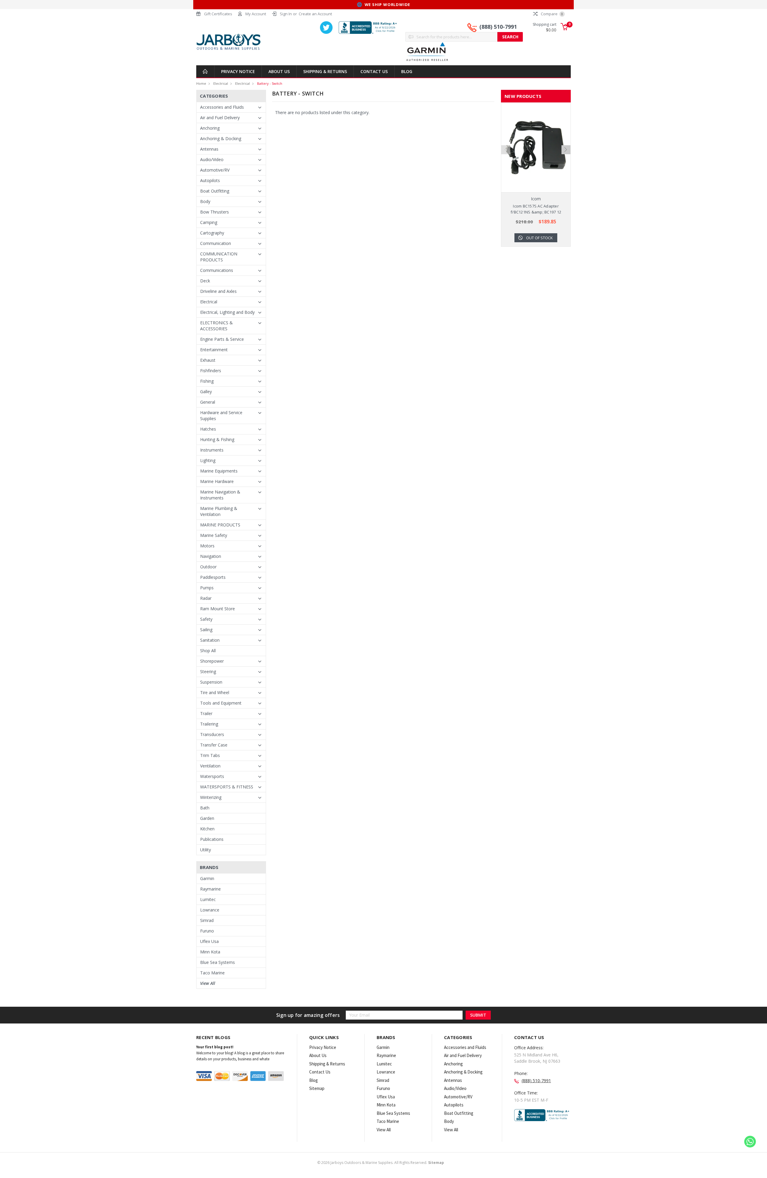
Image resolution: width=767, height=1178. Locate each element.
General (207, 402)
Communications (216, 270)
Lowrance (209, 910)
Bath (204, 808)
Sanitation (210, 640)
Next (565, 149)
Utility (205, 850)
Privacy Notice (238, 71)
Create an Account (315, 13)
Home (201, 83)
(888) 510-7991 (498, 26)
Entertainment (214, 349)
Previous (505, 149)
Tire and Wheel (214, 692)
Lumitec (208, 899)
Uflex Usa (209, 941)
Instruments (212, 450)
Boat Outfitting (214, 191)
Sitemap (316, 1088)
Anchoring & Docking (220, 138)
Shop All (208, 650)
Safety (206, 619)
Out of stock (539, 237)
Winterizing (210, 797)
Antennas (209, 149)
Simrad (207, 920)
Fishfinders (210, 370)
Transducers (212, 734)
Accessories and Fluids (222, 107)
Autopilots (210, 180)
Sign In (286, 13)
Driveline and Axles (218, 291)
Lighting (207, 460)
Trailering (209, 724)
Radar (206, 598)
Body (205, 201)
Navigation (210, 556)
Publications (212, 839)
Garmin (207, 878)
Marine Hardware (217, 481)
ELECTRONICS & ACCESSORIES (216, 325)
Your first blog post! (214, 1047)
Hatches (208, 429)
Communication (215, 243)
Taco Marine (212, 973)
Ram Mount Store (217, 608)
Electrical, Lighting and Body (227, 312)
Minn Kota (210, 952)
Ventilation (210, 766)
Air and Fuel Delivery (220, 117)
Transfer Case (213, 745)
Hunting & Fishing (217, 439)
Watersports (212, 776)
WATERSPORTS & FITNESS (226, 787)
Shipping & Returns (325, 71)
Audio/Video (212, 159)
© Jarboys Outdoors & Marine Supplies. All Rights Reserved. (380, 1162)
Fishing (207, 381)
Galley (206, 391)
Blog (406, 71)
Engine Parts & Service (222, 339)
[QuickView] (531, 147)
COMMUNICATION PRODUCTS (218, 257)
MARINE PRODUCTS (220, 525)
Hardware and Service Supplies (221, 415)
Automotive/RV (215, 170)
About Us (279, 71)
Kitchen (207, 829)
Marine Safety (213, 535)
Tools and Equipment (220, 703)
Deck (205, 281)
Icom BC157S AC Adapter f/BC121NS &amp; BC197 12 (536, 209)
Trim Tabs (210, 755)
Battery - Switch (269, 83)
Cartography (212, 233)
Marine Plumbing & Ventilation (218, 511)
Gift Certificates (218, 13)
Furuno (207, 931)
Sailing (206, 629)
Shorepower (212, 661)
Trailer (206, 713)
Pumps (207, 587)
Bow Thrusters (214, 212)
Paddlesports (213, 577)
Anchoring (210, 128)
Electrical (220, 83)
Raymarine (210, 889)
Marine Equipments (219, 471)
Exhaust (207, 360)
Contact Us (374, 71)
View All (207, 983)
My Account (255, 13)
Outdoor (208, 567)
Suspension (211, 682)
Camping (208, 222)
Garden (207, 818)
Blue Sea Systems (217, 962)
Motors (207, 546)
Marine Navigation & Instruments (220, 495)
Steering (208, 671)
